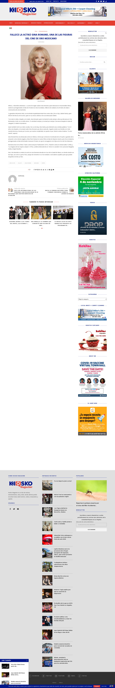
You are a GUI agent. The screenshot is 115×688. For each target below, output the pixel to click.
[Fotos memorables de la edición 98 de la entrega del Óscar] (92, 116)
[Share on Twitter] (36, 169)
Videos (61, 682)
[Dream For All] (90, 73)
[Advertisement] (57, 454)
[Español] (11, 28)
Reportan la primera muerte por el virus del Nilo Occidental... (87, 504)
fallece (20, 163)
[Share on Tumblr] (41, 169)
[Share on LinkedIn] (39, 169)
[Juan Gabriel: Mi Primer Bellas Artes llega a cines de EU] (47, 635)
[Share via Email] (53, 169)
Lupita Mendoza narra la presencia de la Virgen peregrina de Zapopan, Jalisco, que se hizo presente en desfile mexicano (63, 553)
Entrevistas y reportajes (21, 23)
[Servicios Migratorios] (90, 148)
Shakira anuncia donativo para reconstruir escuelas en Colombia (63, 646)
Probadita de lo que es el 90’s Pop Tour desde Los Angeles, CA (63, 605)
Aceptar (97, 686)
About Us (48, 1)
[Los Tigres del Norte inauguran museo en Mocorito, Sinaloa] (47, 512)
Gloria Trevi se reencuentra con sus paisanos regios (62, 496)
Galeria (54, 682)
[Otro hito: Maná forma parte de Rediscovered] (5, 666)
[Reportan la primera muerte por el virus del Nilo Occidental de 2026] (91, 490)
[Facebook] (96, 1)
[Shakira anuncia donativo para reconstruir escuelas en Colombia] (47, 648)
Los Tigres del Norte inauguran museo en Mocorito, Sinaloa (60, 510)
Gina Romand (28, 163)
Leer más (103, 686)
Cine (36, 31)
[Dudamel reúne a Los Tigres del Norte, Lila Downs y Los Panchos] (19, 212)
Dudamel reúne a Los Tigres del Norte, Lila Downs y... (19, 223)
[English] (110, 686)
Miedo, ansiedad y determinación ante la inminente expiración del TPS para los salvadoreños (63, 660)
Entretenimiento (60, 23)
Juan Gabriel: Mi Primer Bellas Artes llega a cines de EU (63, 631)
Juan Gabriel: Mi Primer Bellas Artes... (18, 674)
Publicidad (63, 1)
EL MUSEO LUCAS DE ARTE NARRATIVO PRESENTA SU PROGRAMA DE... (63, 224)
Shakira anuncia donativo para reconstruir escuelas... (18, 683)
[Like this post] (31, 169)
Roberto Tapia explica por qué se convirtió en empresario (62, 591)
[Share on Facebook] (34, 169)
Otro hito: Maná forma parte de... (17, 665)
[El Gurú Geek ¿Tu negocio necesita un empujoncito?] (92, 407)
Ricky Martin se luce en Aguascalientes (61, 577)
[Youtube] (101, 1)
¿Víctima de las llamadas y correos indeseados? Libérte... (92, 228)
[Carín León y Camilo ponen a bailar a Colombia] (47, 526)
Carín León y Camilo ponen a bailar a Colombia (63, 523)
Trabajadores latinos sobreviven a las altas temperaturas (61, 564)
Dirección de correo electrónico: (87, 42)
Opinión (90, 23)
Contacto (56, 1)
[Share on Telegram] (49, 169)
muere (43, 163)
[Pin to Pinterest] (38, 169)
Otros (96, 23)
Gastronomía (80, 23)
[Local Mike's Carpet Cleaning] (92, 310)
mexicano (36, 163)
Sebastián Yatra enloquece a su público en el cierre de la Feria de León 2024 (63, 537)
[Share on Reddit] (43, 169)
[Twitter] (98, 1)
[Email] (103, 1)
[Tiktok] (106, 1)
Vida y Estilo (71, 23)
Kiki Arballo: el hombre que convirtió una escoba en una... (41, 224)
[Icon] (47, 485)
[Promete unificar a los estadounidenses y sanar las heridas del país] (47, 621)
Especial (21, 176)
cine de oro (12, 163)
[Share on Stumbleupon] (45, 169)
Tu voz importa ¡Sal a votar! (63, 481)
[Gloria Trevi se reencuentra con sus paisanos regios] (47, 499)
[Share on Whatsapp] (47, 169)
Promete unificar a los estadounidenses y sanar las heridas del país (63, 619)
